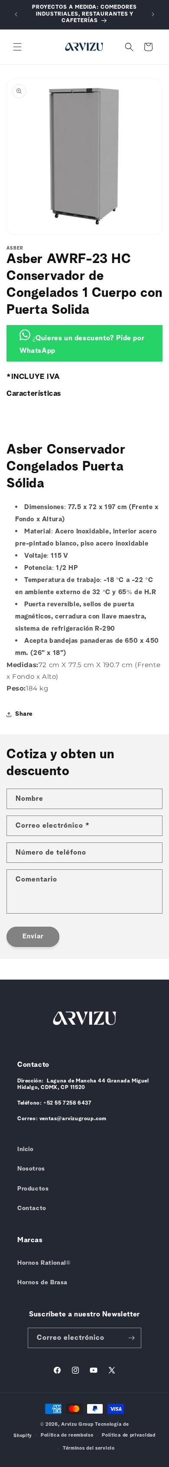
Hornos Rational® (44, 1263)
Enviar (33, 936)
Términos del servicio (89, 1448)
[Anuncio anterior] (16, 14)
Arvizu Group (77, 1424)
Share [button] (24, 714)
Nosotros (31, 1169)
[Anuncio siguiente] (152, 14)
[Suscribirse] (131, 1338)
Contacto (31, 1208)
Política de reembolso (67, 1435)
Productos (33, 1189)
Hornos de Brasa (42, 1283)
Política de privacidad (128, 1435)
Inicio (25, 1149)
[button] (17, 46)
